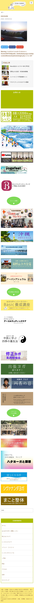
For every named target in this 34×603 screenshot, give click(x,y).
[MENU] (31, 2)
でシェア (4, 47)
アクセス (4, 569)
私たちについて (6, 536)
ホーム (4, 525)
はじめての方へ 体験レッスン (10, 531)
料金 (3, 563)
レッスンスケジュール (8, 552)
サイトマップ (5, 580)
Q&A (3, 574)
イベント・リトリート (8, 547)
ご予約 (4, 558)
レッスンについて (7, 542)
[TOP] (2, 12)
